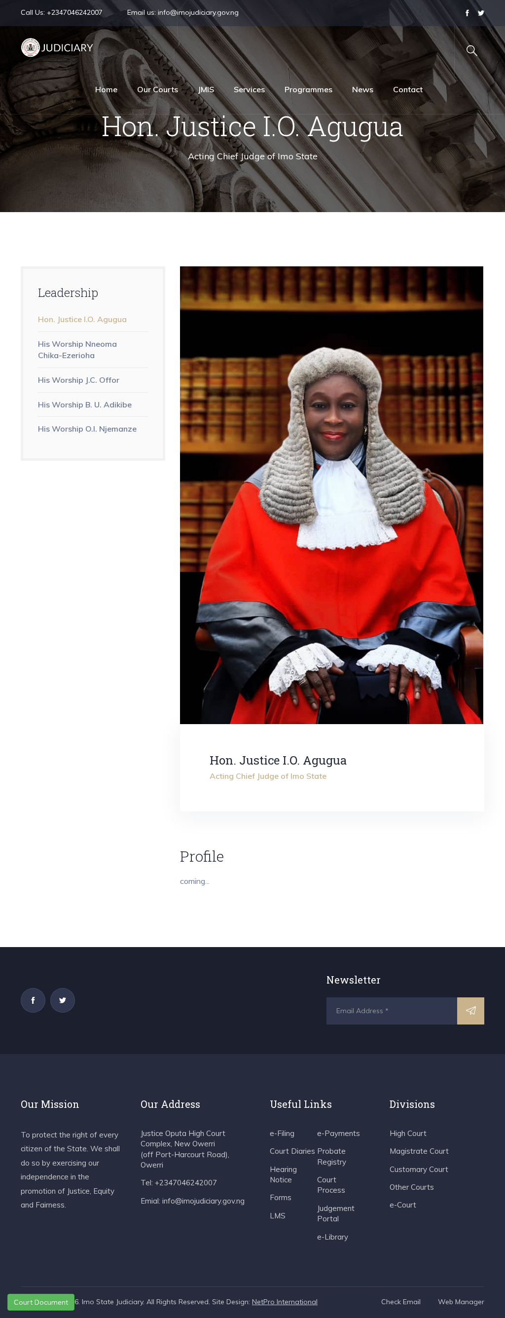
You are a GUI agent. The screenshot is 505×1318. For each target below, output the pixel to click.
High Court (408, 1133)
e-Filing (282, 1133)
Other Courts (412, 1187)
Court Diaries (292, 1151)
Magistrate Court (419, 1151)
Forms (280, 1197)
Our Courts (157, 89)
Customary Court (419, 1169)
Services (249, 89)
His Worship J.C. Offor (78, 380)
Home (106, 89)
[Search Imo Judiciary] (472, 51)
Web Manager (461, 1301)
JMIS (206, 89)
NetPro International (285, 1301)
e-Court (403, 1204)
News (362, 89)
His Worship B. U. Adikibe (86, 404)
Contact (408, 89)
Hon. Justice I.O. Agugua (82, 319)
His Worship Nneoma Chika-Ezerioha (77, 349)
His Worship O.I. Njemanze (87, 429)
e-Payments (338, 1133)
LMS (278, 1215)
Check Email (401, 1301)
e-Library (332, 1237)
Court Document (41, 1302)
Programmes (308, 89)
